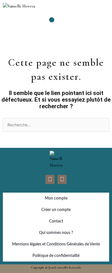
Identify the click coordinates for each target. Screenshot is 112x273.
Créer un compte (56, 210)
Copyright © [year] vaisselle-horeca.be (56, 267)
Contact (56, 221)
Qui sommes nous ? (56, 233)
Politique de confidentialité (56, 256)
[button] (51, 19)
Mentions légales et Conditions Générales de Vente (56, 244)
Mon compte (56, 198)
